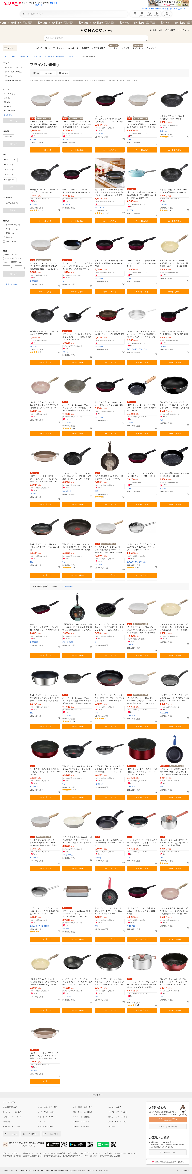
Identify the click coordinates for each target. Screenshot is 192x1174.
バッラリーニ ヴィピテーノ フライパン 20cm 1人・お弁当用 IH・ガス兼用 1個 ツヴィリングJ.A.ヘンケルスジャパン (77, 476)
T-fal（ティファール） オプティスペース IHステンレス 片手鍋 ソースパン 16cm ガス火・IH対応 (174, 842)
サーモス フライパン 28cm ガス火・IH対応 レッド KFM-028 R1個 (109, 120)
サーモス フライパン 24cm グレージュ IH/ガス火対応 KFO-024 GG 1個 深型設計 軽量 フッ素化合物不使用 (44, 125)
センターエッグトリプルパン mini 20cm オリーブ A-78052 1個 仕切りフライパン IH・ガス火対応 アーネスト (109, 627)
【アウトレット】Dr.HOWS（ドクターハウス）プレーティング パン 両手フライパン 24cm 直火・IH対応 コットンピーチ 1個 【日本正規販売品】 (45, 479)
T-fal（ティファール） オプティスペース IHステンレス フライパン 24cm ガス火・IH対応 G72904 (142, 842)
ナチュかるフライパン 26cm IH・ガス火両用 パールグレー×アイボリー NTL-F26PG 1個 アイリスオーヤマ (77, 840)
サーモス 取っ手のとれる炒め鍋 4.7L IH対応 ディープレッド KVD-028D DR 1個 (45, 771)
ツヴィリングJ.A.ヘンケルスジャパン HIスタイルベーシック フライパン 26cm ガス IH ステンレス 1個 (109, 769)
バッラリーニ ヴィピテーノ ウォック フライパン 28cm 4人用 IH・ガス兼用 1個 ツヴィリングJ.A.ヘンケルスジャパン (77, 982)
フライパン (72, 56)
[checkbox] (4, 225)
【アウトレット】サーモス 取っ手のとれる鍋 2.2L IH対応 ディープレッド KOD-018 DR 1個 (142, 771)
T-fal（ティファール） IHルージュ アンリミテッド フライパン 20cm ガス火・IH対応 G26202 (109, 911)
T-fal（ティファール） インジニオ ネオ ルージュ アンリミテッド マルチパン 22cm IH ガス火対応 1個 (174, 982)
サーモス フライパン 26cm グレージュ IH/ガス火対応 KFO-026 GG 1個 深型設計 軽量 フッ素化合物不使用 (109, 550)
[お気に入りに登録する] (59, 145)
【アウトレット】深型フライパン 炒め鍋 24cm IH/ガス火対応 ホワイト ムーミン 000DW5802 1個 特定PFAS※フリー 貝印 (174, 772)
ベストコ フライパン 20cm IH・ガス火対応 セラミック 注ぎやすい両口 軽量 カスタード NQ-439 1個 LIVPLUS (174, 264)
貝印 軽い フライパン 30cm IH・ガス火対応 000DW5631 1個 (44, 332)
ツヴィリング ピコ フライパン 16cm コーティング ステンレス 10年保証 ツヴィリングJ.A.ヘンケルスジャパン (44, 911)
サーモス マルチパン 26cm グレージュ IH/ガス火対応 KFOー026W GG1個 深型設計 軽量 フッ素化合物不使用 (142, 125)
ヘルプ (186, 9)
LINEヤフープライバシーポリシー (31, 1170)
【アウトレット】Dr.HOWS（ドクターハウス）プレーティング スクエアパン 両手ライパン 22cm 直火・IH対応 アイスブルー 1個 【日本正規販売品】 (77, 914)
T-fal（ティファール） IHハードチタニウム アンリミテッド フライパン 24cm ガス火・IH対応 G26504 (77, 769)
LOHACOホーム (9, 56)
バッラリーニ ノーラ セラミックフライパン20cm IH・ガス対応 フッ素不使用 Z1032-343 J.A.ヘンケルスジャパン (174, 698)
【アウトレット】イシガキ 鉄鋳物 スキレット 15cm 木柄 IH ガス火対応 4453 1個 (141, 407)
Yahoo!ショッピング (10, 1170)
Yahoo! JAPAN (147, 9)
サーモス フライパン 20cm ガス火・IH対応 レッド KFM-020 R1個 (76, 191)
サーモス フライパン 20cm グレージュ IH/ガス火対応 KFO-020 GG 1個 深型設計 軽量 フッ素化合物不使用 (76, 125)
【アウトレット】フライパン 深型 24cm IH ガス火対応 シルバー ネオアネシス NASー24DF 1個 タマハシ (77, 266)
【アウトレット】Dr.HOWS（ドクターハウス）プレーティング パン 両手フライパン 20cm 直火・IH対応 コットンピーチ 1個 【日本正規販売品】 (45, 1056)
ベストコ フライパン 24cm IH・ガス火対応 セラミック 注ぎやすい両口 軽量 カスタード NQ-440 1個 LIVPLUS (44, 982)
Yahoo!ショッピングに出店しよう (169, 9)
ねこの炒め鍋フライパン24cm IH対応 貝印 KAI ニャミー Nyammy (109, 477)
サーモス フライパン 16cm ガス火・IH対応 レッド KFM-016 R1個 (174, 332)
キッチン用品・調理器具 (55, 56)
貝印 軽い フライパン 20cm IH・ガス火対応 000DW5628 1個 (44, 191)
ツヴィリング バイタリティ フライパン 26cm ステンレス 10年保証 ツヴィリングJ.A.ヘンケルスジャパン (141, 334)
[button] (48, 73)
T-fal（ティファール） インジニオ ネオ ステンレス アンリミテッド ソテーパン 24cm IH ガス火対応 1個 (44, 698)
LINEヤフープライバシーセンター (56, 1170)
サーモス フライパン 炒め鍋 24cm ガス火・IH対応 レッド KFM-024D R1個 (109, 263)
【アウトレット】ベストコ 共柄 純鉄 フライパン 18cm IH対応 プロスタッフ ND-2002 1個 (76, 337)
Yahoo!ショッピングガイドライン (98, 1170)
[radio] (4, 255)
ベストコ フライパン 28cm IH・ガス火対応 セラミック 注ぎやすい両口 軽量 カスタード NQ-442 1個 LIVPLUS (174, 627)
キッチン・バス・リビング (30, 56)
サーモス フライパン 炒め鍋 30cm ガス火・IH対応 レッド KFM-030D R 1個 (141, 911)
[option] (14, 93)
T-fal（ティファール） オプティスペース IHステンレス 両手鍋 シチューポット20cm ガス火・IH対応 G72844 (142, 985)
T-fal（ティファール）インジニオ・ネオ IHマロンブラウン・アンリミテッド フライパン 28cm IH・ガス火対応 (110, 698)
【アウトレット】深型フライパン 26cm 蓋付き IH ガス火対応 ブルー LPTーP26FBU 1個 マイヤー (141, 195)
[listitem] (14, 67)
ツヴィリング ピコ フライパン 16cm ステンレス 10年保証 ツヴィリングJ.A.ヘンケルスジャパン (141, 547)
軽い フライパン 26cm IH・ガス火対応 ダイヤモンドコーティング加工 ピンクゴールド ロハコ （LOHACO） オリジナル (110, 193)
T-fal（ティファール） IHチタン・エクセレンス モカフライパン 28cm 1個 (45, 547)
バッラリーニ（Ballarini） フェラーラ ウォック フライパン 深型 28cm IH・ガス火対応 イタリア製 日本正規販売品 (77, 408)
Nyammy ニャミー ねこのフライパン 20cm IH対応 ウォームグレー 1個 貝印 (109, 842)
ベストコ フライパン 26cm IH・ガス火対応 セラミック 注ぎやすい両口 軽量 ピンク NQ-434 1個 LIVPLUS (44, 405)
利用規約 (73, 1170)
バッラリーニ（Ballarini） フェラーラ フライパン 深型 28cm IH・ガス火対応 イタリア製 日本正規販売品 (76, 700)
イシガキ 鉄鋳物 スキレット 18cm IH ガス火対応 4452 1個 (174, 474)
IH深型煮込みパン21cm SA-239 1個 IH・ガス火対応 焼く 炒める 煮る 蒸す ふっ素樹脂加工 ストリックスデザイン (77, 627)
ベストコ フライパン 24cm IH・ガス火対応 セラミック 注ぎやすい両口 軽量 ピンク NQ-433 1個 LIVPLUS (174, 911)
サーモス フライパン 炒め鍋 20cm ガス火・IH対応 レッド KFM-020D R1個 (141, 263)
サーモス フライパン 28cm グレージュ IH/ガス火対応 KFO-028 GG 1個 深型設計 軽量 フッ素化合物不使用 (141, 701)
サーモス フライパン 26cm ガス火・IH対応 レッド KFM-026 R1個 (141, 474)
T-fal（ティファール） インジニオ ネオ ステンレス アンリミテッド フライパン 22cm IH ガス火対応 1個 (109, 982)
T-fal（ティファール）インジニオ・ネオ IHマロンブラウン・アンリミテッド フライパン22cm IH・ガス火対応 (77, 547)
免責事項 (81, 1170)
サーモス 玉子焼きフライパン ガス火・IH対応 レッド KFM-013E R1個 (44, 628)
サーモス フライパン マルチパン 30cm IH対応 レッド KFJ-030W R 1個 (109, 332)
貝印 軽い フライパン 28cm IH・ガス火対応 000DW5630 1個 (174, 117)
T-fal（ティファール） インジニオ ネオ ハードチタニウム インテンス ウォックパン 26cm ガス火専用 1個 (174, 405)
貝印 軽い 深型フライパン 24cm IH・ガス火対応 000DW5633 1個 (173, 191)
